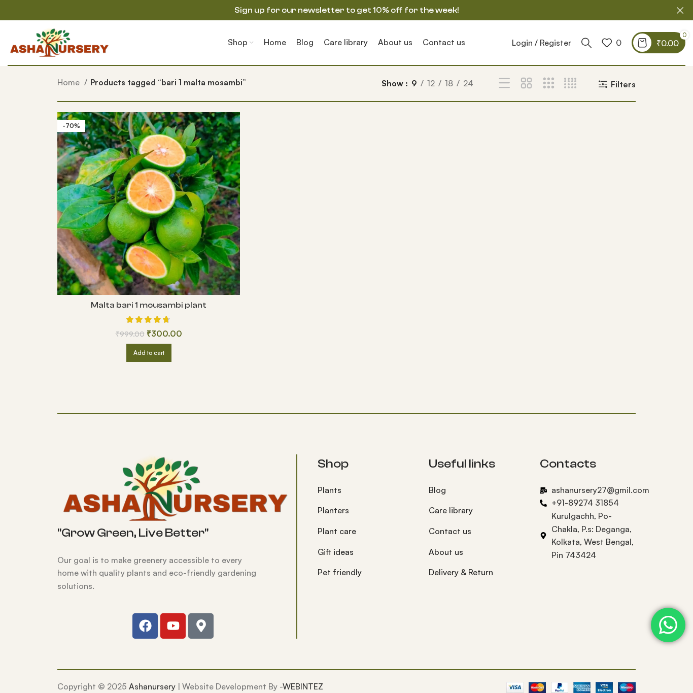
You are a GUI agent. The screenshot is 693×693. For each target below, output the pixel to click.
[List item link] (365, 490)
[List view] (504, 83)
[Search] (586, 42)
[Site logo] (58, 42)
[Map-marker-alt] (201, 626)
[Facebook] (145, 626)
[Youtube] (173, 626)
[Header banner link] (331, 10)
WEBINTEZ (303, 686)
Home (69, 82)
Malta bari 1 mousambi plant (148, 305)
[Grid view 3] (548, 83)
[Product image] (148, 203)
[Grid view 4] (570, 83)
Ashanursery (152, 686)
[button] (148, 353)
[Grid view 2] (526, 83)
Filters (623, 84)
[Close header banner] (680, 10)
